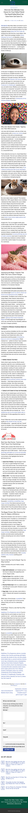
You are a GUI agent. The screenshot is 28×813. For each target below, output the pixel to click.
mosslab (23, 553)
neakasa (3, 554)
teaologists (23, 169)
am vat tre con (8, 339)
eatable (3, 412)
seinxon (18, 612)
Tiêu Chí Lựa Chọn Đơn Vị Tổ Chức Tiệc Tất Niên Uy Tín (16, 778)
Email (4, 730)
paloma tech (22, 217)
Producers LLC (5, 85)
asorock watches (10, 379)
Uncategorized (13, 7)
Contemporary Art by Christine (9, 672)
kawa (2, 339)
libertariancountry (13, 294)
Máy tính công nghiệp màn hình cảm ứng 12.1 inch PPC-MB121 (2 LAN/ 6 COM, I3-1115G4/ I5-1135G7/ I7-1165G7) (15, 764)
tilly (7, 421)
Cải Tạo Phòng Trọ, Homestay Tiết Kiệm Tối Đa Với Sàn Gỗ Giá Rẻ (16, 787)
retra (7, 554)
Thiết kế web (10, 811)
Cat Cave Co (4, 25)
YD (8, 612)
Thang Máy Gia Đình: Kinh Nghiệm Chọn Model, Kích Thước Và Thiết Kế (15, 782)
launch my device (15, 292)
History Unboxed (10, 676)
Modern (8, 100)
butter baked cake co (19, 412)
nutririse (21, 133)
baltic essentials (7, 236)
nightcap (7, 317)
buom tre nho (4, 294)
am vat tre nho (17, 452)
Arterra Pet (13, 31)
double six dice (13, 421)
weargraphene (16, 339)
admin (21, 20)
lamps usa (15, 133)
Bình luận (5, 710)
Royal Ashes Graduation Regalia (14, 663)
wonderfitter (10, 501)
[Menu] (2, 2)
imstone (18, 379)
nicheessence (20, 337)
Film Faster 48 (20, 31)
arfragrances (12, 612)
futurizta (11, 554)
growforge (3, 452)
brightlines (4, 612)
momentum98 (16, 234)
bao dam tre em (15, 169)
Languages (24, 1)
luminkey (7, 503)
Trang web (5, 737)
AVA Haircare (18, 79)
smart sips (23, 379)
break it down (7, 217)
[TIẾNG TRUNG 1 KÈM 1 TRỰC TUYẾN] (12, 2)
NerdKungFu (12, 85)
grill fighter (10, 452)
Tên (4, 723)
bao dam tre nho (9, 412)
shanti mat (23, 292)
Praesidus (12, 79)
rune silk (19, 421)
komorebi (23, 452)
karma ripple (15, 217)
